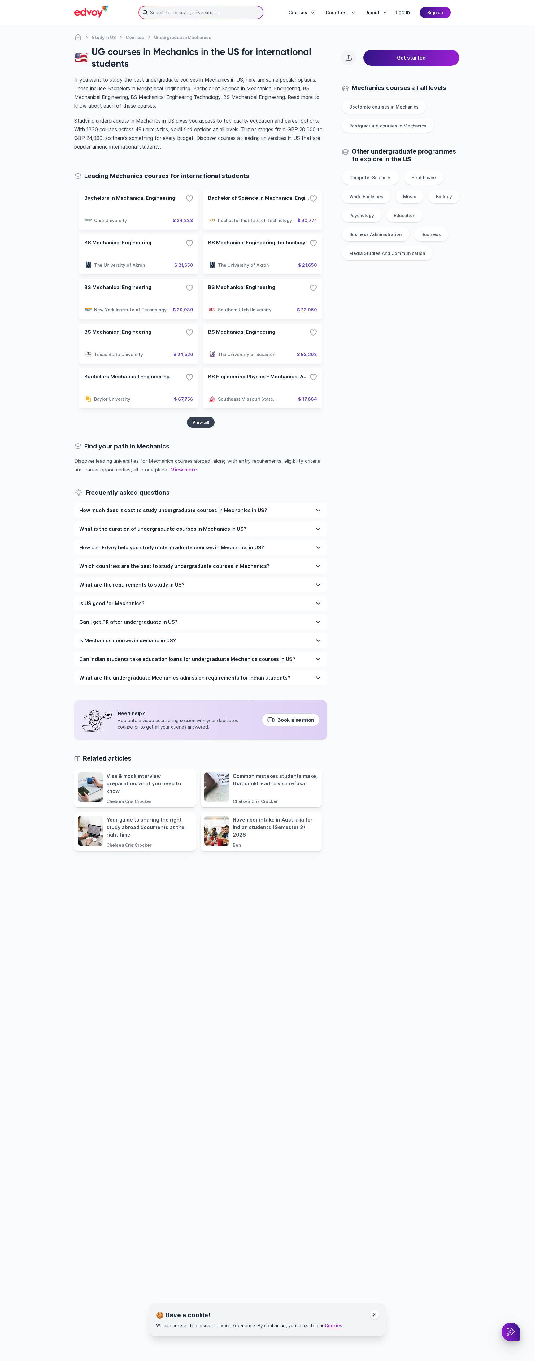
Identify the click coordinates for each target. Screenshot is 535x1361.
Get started (411, 58)
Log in (403, 12)
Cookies (333, 1325)
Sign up (435, 12)
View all (200, 422)
